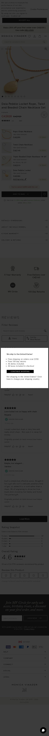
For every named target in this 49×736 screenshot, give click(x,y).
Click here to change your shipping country (24, 378)
